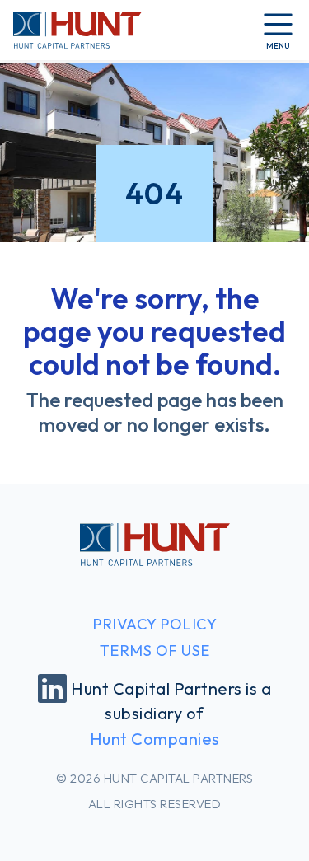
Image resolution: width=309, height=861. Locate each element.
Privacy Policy (154, 624)
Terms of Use (155, 650)
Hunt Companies (155, 738)
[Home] (77, 30)
